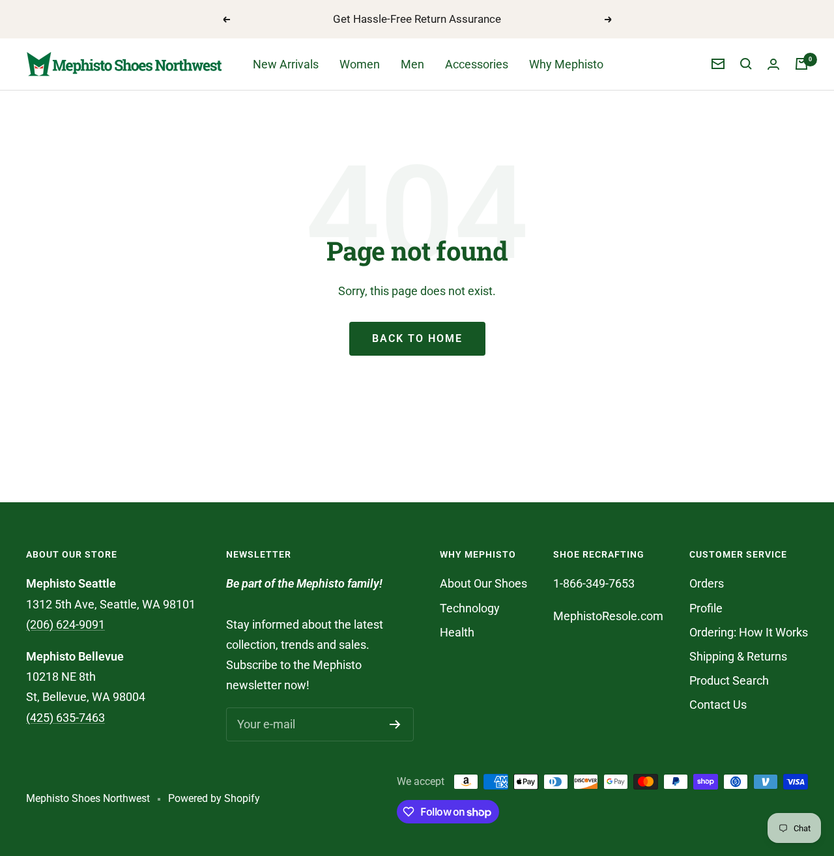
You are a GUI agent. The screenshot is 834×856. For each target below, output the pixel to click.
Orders (706, 583)
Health (457, 632)
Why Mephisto (566, 64)
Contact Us (718, 704)
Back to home (417, 338)
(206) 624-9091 (65, 624)
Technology (470, 608)
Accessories (476, 64)
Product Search (729, 680)
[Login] (773, 64)
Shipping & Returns (738, 656)
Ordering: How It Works (748, 632)
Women (359, 64)
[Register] (395, 724)
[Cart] (801, 64)
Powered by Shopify (214, 798)
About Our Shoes (483, 583)
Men (412, 64)
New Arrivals (286, 64)
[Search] (746, 64)
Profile (706, 608)
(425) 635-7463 (65, 717)
